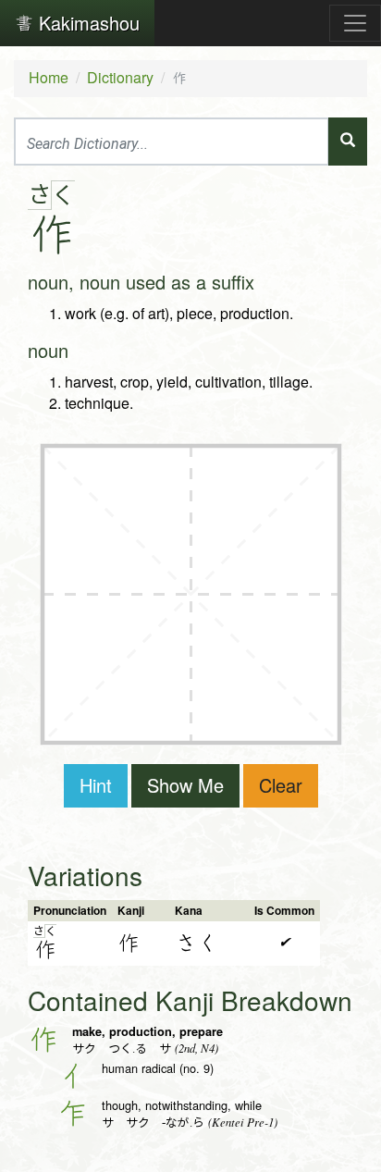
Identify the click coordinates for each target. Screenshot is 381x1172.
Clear (280, 784)
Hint (96, 784)
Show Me (185, 784)
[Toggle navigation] (355, 23)
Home (48, 77)
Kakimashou (86, 22)
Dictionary (120, 77)
